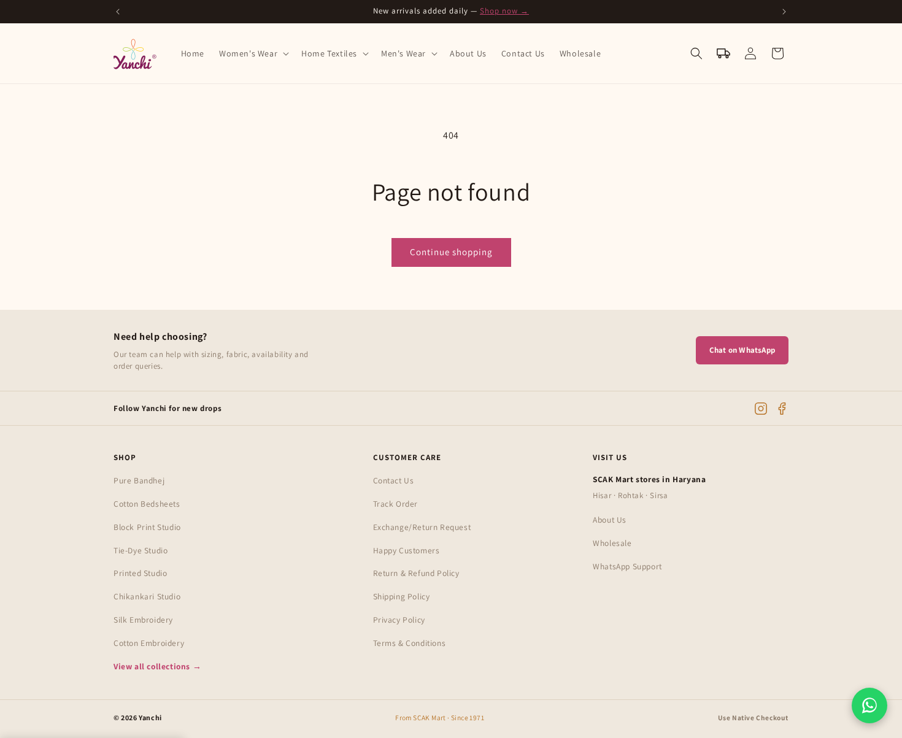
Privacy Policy (399, 619)
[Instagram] (761, 408)
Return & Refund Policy (416, 572)
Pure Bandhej (139, 480)
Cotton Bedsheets (147, 503)
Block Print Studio (147, 526)
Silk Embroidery (143, 619)
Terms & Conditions (409, 642)
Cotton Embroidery (149, 642)
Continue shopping (451, 252)
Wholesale (612, 542)
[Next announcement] (784, 11)
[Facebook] (781, 408)
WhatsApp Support (627, 566)
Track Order (395, 503)
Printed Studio (140, 572)
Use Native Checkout (753, 717)
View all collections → (157, 666)
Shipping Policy (401, 596)
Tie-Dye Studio (141, 550)
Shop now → (504, 11)
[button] (253, 53)
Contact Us (393, 480)
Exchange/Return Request (422, 526)
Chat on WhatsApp (742, 350)
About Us (609, 519)
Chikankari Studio (147, 596)
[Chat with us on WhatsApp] (869, 705)
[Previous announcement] (117, 11)
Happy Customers (406, 550)
